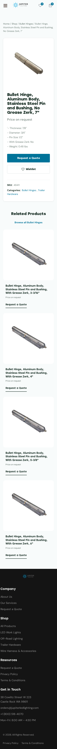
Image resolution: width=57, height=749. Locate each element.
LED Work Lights (10, 632)
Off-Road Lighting (11, 638)
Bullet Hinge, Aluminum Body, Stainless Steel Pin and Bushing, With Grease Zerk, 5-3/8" (27, 456)
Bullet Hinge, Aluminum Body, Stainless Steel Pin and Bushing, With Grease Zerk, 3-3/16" (27, 289)
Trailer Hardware (10, 644)
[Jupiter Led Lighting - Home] (20, 5)
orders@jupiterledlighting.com (19, 708)
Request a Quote (28, 158)
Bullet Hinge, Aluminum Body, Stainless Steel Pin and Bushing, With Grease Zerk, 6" (27, 540)
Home (6, 23)
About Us (6, 596)
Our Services (8, 603)
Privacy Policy (9, 674)
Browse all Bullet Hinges (28, 222)
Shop (14, 23)
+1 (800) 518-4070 (11, 714)
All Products (8, 626)
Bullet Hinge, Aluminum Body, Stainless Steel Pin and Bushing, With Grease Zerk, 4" (27, 373)
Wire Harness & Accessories (18, 651)
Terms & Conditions (12, 680)
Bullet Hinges (26, 23)
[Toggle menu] (5, 5)
